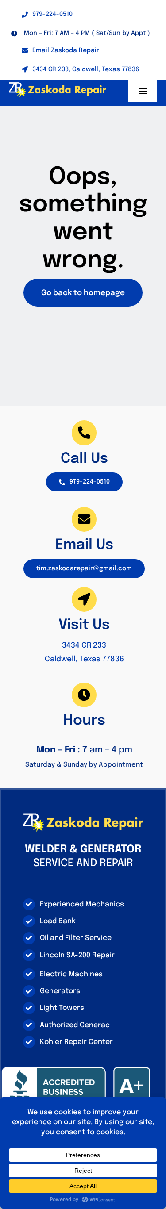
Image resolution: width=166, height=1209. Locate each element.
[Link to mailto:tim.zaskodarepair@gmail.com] (84, 519)
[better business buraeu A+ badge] (75, 1070)
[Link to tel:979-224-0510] (84, 432)
